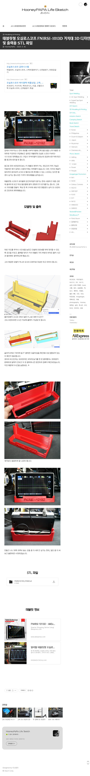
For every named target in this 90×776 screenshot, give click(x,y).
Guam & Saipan (77, 137)
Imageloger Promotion (78, 174)
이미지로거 (79, 279)
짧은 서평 (72, 294)
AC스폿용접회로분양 (18, 26)
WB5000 (74, 205)
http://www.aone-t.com (15, 79)
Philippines (75, 133)
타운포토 (72, 297)
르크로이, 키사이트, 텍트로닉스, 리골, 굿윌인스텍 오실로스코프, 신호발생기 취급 (25, 87)
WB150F (74, 191)
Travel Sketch (74, 126)
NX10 (73, 201)
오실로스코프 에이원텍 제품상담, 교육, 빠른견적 (25, 82)
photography (74, 302)
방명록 (64, 26)
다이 (85, 305)
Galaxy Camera (77, 184)
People (73, 171)
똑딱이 (76, 291)
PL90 (73, 194)
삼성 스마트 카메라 (75, 285)
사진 (78, 294)
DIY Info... (73, 113)
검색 (80, 4)
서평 (71, 288)
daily (73, 160)
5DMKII (76, 308)
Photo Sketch (74, 154)
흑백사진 (72, 299)
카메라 (81, 291)
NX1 (72, 177)
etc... (73, 232)
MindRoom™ (74, 215)
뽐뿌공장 (74, 225)
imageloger (80, 297)
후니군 (81, 305)
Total (71, 90)
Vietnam (74, 147)
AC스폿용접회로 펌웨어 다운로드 (44, 26)
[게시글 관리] (15, 690)
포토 (81, 308)
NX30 (73, 181)
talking (73, 157)
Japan (73, 140)
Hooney (83, 302)
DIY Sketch (73, 106)
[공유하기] (12, 690)
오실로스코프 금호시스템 (18, 67)
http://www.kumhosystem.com (18, 63)
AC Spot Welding (77, 97)
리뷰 (77, 299)
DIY (77, 282)
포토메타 (80, 288)
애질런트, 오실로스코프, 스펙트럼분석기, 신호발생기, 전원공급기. (31, 71)
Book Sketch (74, 123)
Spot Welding (74, 93)
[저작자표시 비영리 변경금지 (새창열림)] (30, 690)
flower (73, 167)
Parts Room (75, 218)
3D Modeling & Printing (78, 109)
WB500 (74, 208)
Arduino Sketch (75, 116)
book (84, 285)
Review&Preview (75, 212)
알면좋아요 (74, 222)
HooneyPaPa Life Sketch (18, 731)
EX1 (72, 198)
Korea (73, 130)
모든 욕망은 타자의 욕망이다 (15, 739)
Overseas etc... (76, 150)
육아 (75, 288)
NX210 (73, 188)
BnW (71, 308)
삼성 (76, 305)
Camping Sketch (76, 120)
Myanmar (75, 143)
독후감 (72, 305)
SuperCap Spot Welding (76, 101)
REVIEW (72, 279)
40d (82, 294)
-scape (73, 164)
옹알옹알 (74, 229)
